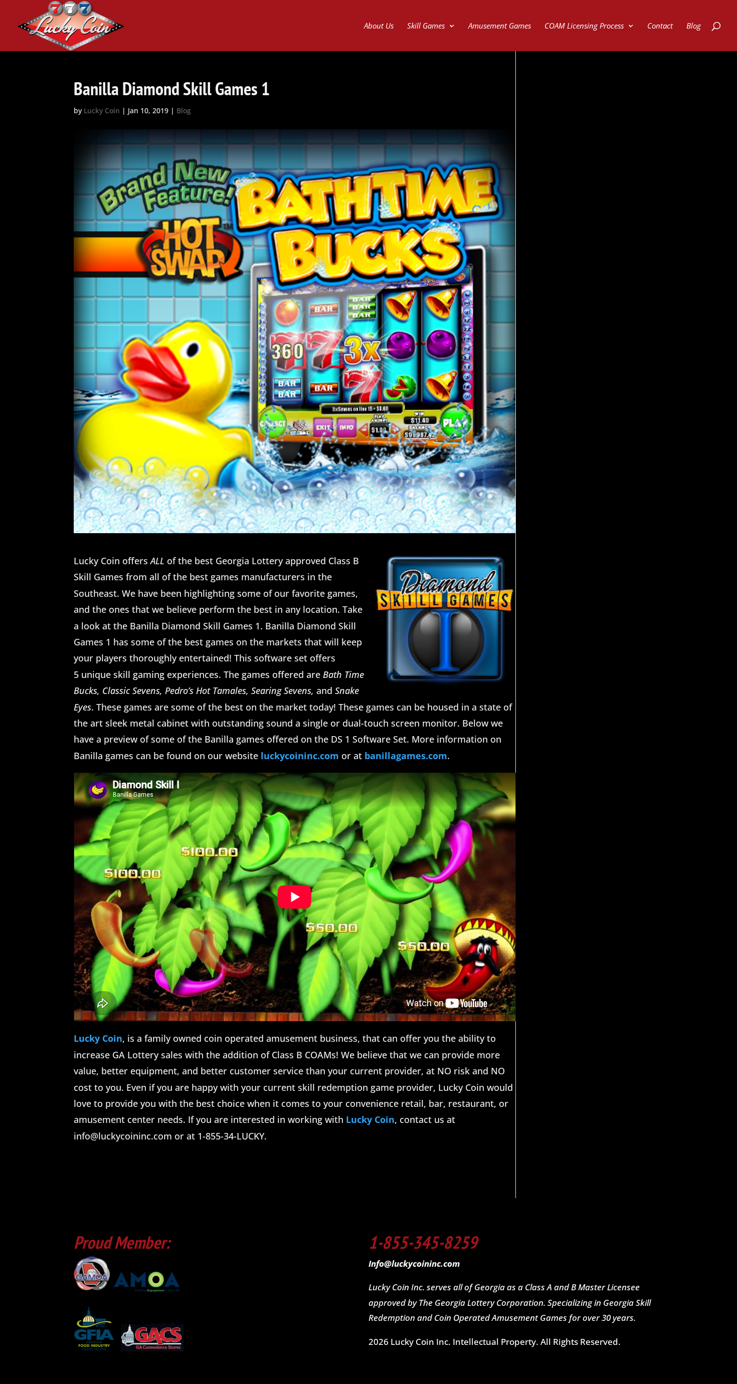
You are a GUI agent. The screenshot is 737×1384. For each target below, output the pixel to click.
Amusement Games (499, 26)
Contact (660, 26)
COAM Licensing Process (584, 26)
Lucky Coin (102, 110)
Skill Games (426, 26)
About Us (379, 26)
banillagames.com (405, 756)
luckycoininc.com (300, 756)
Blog (693, 26)
